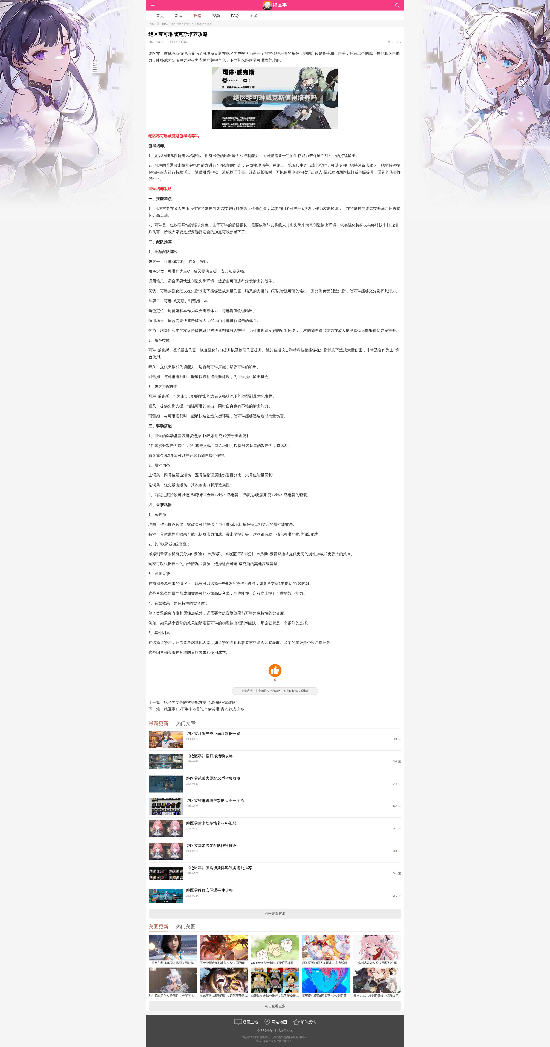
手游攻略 (199, 23)
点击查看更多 (275, 914)
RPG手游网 (169, 23)
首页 (160, 16)
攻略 (197, 16)
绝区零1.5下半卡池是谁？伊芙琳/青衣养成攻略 (204, 709)
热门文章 (186, 723)
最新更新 (158, 723)
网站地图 (279, 1022)
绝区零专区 (184, 23)
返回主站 (250, 1022)
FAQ (235, 16)
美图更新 (158, 926)
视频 (216, 16)
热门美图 (186, 926)
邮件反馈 (308, 1022)
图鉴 (253, 16)
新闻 (179, 16)
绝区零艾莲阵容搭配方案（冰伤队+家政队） (202, 702)
